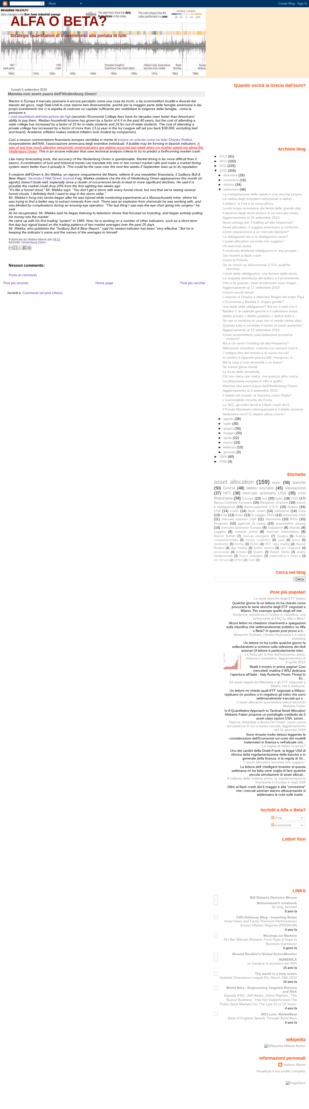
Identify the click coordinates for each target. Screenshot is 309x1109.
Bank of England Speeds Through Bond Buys (262, 1018)
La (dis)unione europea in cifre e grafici (252, 381)
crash (234, 511)
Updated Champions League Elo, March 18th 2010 (258, 977)
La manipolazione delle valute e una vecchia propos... (264, 194)
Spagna (282, 536)
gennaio (230, 452)
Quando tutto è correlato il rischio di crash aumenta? (263, 325)
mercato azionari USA (239, 519)
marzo (228, 442)
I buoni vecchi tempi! (238, 292)
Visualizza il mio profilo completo (281, 1071)
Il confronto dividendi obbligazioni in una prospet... (261, 251)
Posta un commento (23, 275)
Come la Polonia (235, 260)
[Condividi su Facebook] (24, 247)
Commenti (282, 825)
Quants (258, 552)
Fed (224, 515)
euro (276, 482)
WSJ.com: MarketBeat (279, 1014)
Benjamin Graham (274, 502)
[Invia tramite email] (10, 247)
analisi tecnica (263, 548)
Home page (104, 283)
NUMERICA (288, 959)
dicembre (231, 175)
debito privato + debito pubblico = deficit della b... (260, 316)
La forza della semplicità (241, 372)
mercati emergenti (256, 536)
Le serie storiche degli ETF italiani (280, 598)
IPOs (294, 519)
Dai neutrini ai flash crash (242, 255)
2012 (223, 161)
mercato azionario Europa (241, 527)
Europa (247, 498)
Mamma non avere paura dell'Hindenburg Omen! (52, 94)
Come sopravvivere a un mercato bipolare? (256, 232)
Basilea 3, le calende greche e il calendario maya (260, 311)
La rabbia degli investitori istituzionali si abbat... (258, 199)
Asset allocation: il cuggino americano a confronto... (262, 227)
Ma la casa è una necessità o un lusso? (253, 362)
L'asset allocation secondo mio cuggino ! (253, 241)
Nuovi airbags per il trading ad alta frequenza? (258, 222)
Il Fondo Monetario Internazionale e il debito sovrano (263, 409)
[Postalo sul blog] (15, 247)
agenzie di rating (251, 523)
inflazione (282, 511)
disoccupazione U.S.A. (261, 507)
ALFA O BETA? (58, 21)
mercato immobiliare (283, 532)
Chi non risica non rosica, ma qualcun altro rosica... (262, 376)
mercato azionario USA (264, 493)
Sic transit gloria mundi (240, 367)
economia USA (294, 515)
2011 (223, 166)
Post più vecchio (192, 283)
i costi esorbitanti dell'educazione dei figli (39, 116)
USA (217, 511)
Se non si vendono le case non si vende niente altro (262, 320)
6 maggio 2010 (263, 515)
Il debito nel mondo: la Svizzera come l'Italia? (257, 395)
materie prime (246, 532)
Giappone (275, 527)
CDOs (254, 544)
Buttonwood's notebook (277, 903)
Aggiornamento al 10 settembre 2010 (251, 330)
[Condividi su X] (20, 247)
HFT (227, 493)
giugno (229, 428)
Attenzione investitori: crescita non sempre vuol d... (261, 348)
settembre (231, 189)
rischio (239, 544)
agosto (229, 419)
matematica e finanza (285, 556)
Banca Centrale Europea (233, 502)
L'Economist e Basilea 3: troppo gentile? (253, 302)
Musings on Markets (280, 936)
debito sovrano (260, 488)
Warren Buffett (224, 536)
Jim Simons (221, 560)
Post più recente (15, 283)
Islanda (241, 552)
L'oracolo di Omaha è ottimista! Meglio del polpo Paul (263, 297)
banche (299, 482)
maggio (229, 433)
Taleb (251, 560)
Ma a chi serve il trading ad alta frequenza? (256, 343)
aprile (228, 438)
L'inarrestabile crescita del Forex (247, 400)
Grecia (229, 488)
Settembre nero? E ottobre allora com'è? (254, 414)
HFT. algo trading (277, 544)
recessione (221, 552)
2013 (223, 156)
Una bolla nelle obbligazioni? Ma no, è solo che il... (261, 306)
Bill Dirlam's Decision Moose (273, 897)
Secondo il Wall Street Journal (51, 178)
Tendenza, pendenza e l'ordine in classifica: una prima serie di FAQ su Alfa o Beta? (269, 616)
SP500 (238, 560)
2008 (223, 461)
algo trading (239, 548)
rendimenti (221, 544)
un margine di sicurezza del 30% (272, 963)
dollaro (293, 507)
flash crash (256, 511)
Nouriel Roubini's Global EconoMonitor (264, 954)
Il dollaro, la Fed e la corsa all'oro (248, 203)
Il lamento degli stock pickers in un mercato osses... (262, 213)
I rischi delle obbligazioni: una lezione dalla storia (260, 273)
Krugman (221, 523)
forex (239, 515)
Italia (279, 498)
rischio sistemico (258, 540)
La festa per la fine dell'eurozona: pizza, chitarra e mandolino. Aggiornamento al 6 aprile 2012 (275, 658)
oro (264, 498)
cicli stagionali (290, 548)
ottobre (229, 184)
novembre (231, 180)
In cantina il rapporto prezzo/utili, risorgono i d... (259, 357)
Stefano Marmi (294, 1065)
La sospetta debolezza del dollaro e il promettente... (262, 278)
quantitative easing (290, 523)
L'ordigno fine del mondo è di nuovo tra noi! (256, 353)
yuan (281, 540)
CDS (294, 498)
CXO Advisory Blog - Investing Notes (266, 917)
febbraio (230, 447)
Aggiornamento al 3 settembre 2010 (250, 390)
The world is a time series (276, 974)
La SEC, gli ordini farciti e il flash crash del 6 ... (258, 405)
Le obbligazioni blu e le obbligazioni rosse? (255, 237)
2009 (223, 457)
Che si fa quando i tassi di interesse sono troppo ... (261, 283)
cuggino (220, 532)
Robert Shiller (280, 552)
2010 (223, 170)
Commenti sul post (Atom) (43, 293)
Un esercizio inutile (237, 246)
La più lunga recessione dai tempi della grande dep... (263, 208)
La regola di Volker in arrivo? (284, 746)
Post (278, 818)
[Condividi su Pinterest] (29, 247)
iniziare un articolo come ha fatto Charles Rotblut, (155, 140)
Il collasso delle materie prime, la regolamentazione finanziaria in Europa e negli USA (266, 780)
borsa (296, 540)
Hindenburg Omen (33, 242)
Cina (302, 511)
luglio (227, 423)
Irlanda (294, 527)
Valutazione (295, 488)
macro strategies (251, 556)
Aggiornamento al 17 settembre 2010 (251, 287)
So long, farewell (284, 907)
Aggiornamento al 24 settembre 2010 (251, 217)
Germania (273, 519)
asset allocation (234, 482)
